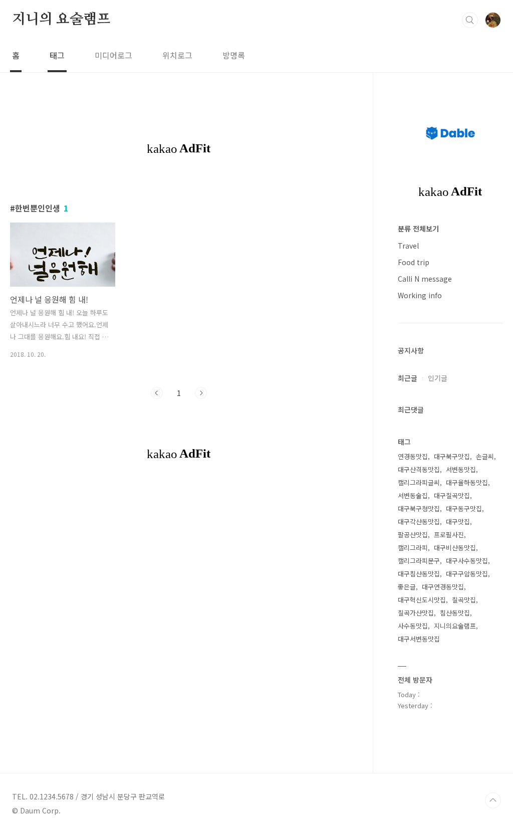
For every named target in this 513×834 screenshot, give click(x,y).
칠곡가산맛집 (416, 612)
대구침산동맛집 (419, 573)
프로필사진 (449, 534)
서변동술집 (413, 495)
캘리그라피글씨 (419, 482)
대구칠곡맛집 (452, 495)
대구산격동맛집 (419, 469)
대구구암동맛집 (467, 573)
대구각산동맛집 (419, 521)
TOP (493, 800)
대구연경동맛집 (443, 586)
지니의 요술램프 (61, 20)
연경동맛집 (413, 456)
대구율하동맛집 (467, 482)
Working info (420, 295)
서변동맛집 (461, 469)
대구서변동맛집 (419, 639)
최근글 (407, 378)
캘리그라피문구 (419, 560)
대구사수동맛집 (467, 560)
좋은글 (407, 586)
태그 (57, 55)
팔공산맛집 (413, 534)
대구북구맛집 (452, 456)
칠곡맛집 (464, 599)
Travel (408, 246)
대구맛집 (458, 521)
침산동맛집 (455, 612)
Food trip (413, 262)
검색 (469, 20)
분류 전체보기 (418, 229)
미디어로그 (113, 55)
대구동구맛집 (464, 508)
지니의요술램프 (455, 626)
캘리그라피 (413, 547)
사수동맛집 (413, 626)
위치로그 (177, 55)
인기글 (437, 378)
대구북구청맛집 (419, 508)
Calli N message (425, 279)
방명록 (233, 55)
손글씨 (485, 456)
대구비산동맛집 (455, 547)
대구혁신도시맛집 (422, 599)
